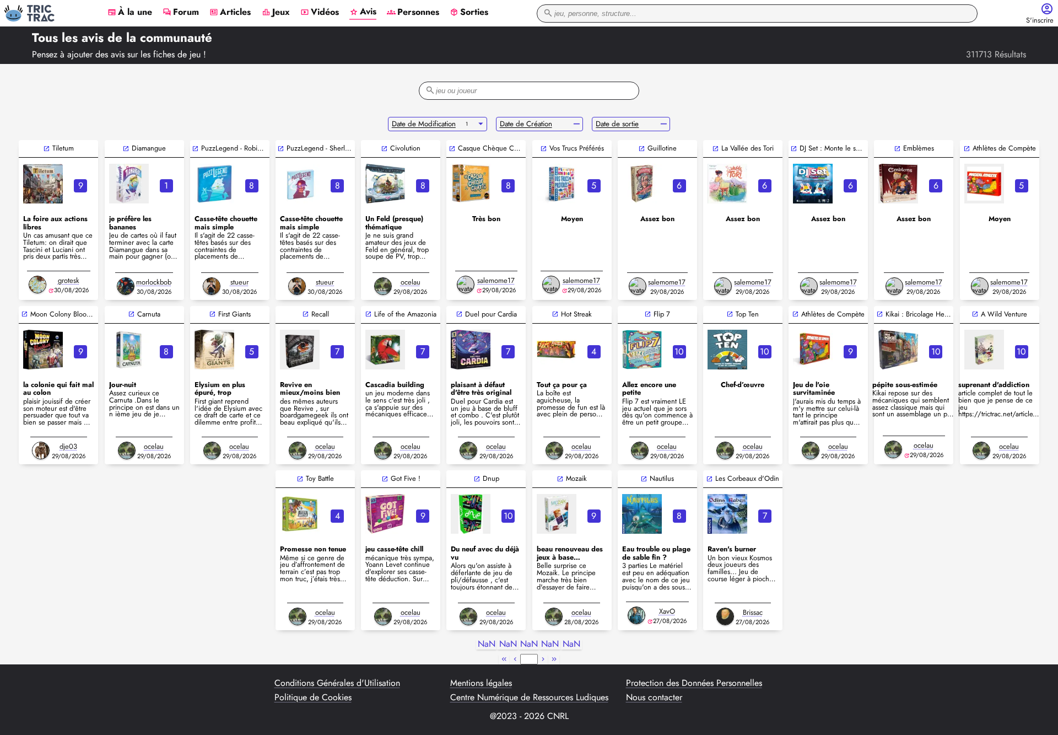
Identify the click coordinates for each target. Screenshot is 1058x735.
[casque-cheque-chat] (470, 183)
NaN (486, 644)
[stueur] (211, 286)
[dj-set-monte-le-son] (813, 183)
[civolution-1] (385, 183)
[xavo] (636, 615)
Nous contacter (654, 697)
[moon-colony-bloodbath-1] (43, 349)
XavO (667, 611)
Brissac (753, 612)
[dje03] (41, 450)
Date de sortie (617, 123)
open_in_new (46, 148)
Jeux (276, 12)
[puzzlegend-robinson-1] (214, 183)
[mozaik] (556, 514)
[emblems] (898, 183)
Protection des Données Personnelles (694, 683)
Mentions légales (481, 683)
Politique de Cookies (313, 697)
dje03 (68, 446)
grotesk (68, 280)
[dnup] (470, 514)
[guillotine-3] (642, 183)
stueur (239, 282)
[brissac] (725, 616)
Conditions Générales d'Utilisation (337, 683)
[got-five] (385, 514)
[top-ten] (727, 349)
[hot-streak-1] (556, 349)
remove (576, 124)
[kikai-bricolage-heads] (898, 349)
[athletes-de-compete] (813, 349)
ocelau (410, 282)
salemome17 (496, 280)
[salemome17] (465, 284)
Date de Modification (424, 123)
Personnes (413, 12)
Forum (181, 12)
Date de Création (526, 123)
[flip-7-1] (642, 349)
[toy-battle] (300, 514)
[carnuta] (129, 349)
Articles (230, 12)
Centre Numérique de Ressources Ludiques (529, 697)
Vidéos (319, 12)
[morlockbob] (125, 286)
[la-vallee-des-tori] (727, 183)
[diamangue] (129, 183)
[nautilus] (642, 514)
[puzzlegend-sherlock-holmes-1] (300, 183)
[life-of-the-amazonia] (385, 349)
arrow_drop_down (481, 124)
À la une (129, 12)
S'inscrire (1040, 21)
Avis (362, 12)
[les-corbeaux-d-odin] (727, 514)
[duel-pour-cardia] (470, 349)
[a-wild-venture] (984, 349)
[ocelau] (383, 286)
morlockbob (153, 282)
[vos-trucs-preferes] (556, 183)
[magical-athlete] (984, 183)
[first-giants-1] (214, 349)
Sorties (469, 12)
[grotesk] (37, 284)
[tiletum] (43, 183)
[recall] (300, 349)
